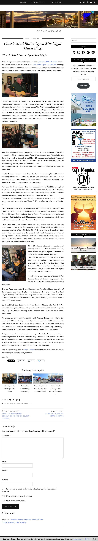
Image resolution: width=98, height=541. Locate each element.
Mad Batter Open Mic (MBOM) (44, 65)
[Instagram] (84, 2)
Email (4, 470)
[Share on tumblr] (19, 400)
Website (5, 480)
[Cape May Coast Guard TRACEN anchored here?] (40, 378)
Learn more (78, 539)
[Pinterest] (87, 2)
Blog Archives (38, 2)
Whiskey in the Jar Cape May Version (9, 388)
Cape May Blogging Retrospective (54, 413)
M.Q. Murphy (29, 350)
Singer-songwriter (23, 404)
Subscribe (83, 86)
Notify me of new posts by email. (14, 501)
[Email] (93, 52)
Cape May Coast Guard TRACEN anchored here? (40, 388)
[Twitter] (81, 2)
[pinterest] (88, 52)
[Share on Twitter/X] (13, 400)
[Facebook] (91, 2)
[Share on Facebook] (10, 400)
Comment (6, 435)
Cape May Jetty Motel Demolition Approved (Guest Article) (15, 414)
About (23, 2)
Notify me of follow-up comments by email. (18, 496)
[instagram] (78, 52)
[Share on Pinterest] (16, 400)
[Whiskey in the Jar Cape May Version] (9, 378)
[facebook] (83, 52)
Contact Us (55, 2)
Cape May (9, 404)
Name (4, 461)
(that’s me (47, 62)
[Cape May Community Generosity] (25, 378)
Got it (87, 539)
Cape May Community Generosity (25, 388)
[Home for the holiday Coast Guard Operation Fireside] (55, 378)
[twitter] (73, 52)
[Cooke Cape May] (49, 19)
